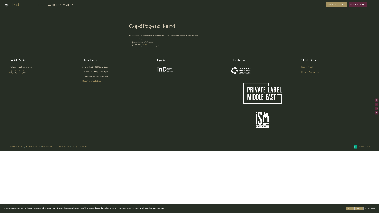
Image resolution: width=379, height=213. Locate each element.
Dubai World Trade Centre (92, 81)
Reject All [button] (359, 208)
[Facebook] (11, 72)
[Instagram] (15, 72)
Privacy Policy (63, 147)
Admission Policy (33, 147)
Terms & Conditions (79, 147)
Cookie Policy (160, 208)
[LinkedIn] (19, 72)
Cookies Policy (48, 147)
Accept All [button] (350, 208)
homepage (145, 44)
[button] (369, 208)
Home (40, 4)
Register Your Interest (310, 72)
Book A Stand (307, 67)
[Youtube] (23, 72)
